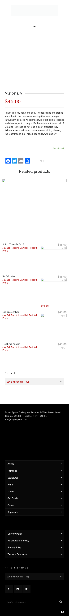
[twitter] (26, 583)
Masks (11, 485)
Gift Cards (13, 492)
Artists (11, 458)
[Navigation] (34, 19)
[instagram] (18, 583)
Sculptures (13, 472)
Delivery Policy (15, 528)
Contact (11, 499)
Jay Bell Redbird (10, 341)
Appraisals (13, 506)
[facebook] (9, 583)
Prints (10, 478)
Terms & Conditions (17, 548)
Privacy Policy (15, 541)
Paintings (12, 465)
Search (60, 596)
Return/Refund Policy (18, 534)
